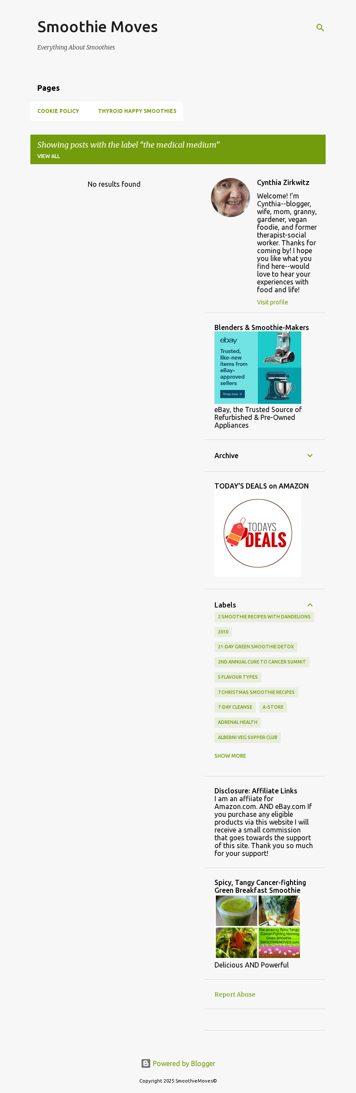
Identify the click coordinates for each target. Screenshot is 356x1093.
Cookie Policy (58, 111)
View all (48, 156)
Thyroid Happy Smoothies (137, 111)
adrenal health (237, 722)
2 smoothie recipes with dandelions (264, 616)
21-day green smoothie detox (256, 646)
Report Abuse (234, 994)
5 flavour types (238, 677)
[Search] (320, 27)
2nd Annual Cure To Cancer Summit (262, 661)
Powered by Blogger (183, 1063)
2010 (223, 631)
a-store (273, 707)
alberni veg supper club (247, 737)
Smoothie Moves (97, 26)
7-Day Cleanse (235, 707)
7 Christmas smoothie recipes (256, 692)
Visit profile (272, 302)
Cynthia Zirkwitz (283, 182)
